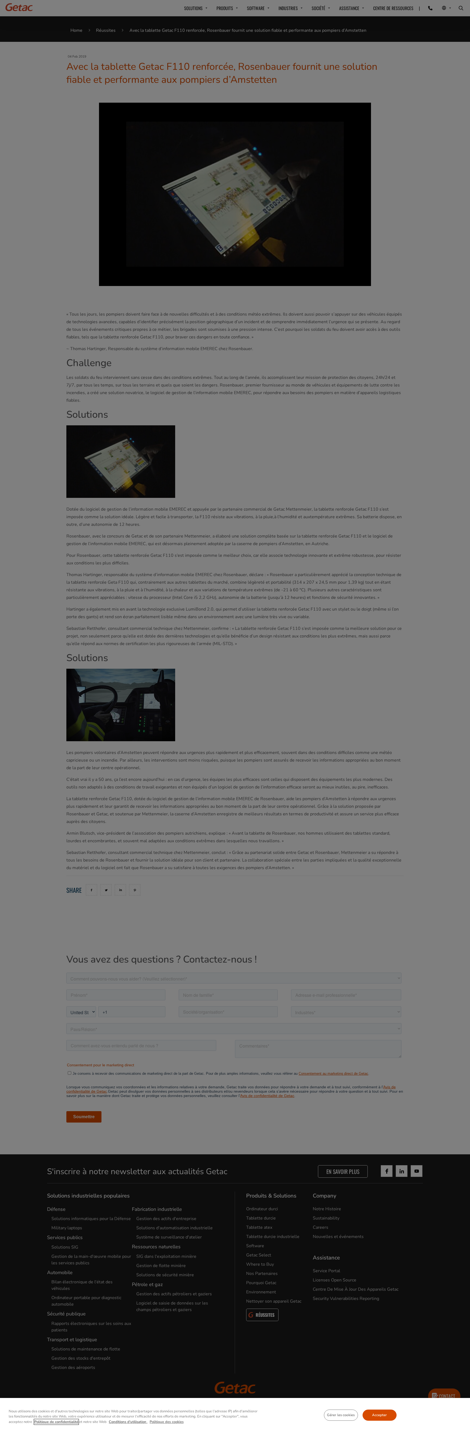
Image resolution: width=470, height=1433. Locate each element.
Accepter (379, 1414)
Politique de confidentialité (56, 1421)
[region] (235, 1415)
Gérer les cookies (341, 1414)
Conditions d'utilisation (128, 1421)
